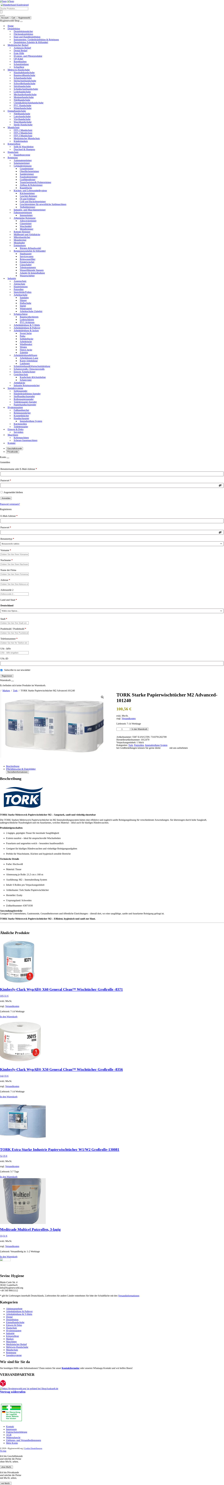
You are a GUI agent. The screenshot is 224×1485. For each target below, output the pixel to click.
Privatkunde (12, 452)
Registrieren (7, 676)
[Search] (1, 11)
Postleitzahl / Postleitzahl (13, 629)
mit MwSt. (5, 1483)
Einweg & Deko (14, 1325)
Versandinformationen (128, 1295)
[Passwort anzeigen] (220, 485)
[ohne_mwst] (1, 15)
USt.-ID (4, 658)
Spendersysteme (14, 1355)
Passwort (5, 480)
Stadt (3, 619)
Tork (15, 690)
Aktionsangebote (14, 1308)
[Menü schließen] (21, 21)
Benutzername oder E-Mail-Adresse (18, 469)
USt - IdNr (5, 648)
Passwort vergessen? (10, 504)
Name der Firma (8, 570)
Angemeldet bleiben (13, 492)
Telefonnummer (9, 638)
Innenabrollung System (156, 745)
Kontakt (165, 748)
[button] (102, 697)
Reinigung (11, 1352)
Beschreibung (12, 766)
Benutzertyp (7, 539)
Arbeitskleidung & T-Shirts (19, 1314)
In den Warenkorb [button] (8, 1016)
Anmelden (6, 498)
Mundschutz (12, 1350)
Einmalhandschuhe (15, 1322)
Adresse (5, 580)
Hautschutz (11, 1328)
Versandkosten (129, 718)
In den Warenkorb (139, 729)
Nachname (6, 560)
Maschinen (11, 1341)
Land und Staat (8, 600)
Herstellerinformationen (17, 772)
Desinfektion (12, 1319)
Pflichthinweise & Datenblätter (21, 769)
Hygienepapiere (13, 1330)
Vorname (5, 550)
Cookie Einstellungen (33, 1448)
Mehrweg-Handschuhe (17, 1347)
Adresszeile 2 (7, 590)
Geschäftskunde (14, 448)
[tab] (115, 766)
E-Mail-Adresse (9, 516)
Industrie (10, 1333)
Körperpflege (12, 1336)
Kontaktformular (71, 1368)
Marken (6, 690)
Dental (9, 1317)
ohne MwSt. (6, 1467)
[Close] (8, 457)
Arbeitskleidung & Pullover (19, 1311)
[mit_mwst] (3, 15)
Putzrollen (139, 745)
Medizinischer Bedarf (16, 1344)
